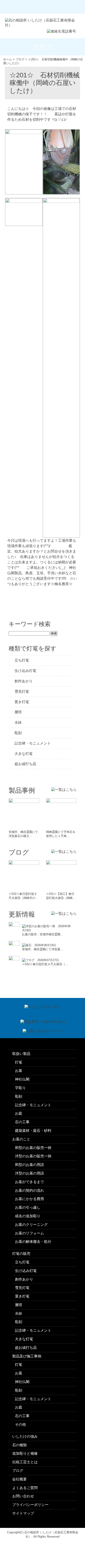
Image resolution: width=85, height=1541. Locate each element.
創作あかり (24, 681)
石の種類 (19, 1445)
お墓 (18, 1071)
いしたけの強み (25, 1436)
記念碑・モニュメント (33, 743)
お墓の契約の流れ (29, 1190)
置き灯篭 (22, 702)
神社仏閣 (22, 1079)
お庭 (18, 1113)
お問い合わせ (23, 1496)
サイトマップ (23, 1513)
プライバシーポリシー (30, 1505)
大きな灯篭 (24, 754)
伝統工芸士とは (25, 1462)
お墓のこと (21, 1139)
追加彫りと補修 (25, 1453)
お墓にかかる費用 (29, 1199)
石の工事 (22, 1122)
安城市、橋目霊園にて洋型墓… (42, 949)
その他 (20, 1424)
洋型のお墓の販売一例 (33, 1156)
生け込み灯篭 (25, 671)
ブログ (17, 1470)
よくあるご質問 (25, 1488)
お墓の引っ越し (27, 1207)
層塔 (18, 712)
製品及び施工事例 (26, 1356)
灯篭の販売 (21, 1253)
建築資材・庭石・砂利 (33, 1130)
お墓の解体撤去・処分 (33, 1241)
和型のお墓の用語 (29, 1165)
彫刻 (18, 733)
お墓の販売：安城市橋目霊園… (42, 934)
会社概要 (19, 1479)
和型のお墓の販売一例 (33, 1148)
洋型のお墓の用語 (29, 1173)
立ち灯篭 (22, 660)
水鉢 (18, 722)
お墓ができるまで (29, 1182)
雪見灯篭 (22, 691)
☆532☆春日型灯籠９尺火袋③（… (45, 964)
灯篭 (18, 1062)
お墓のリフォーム (29, 1233)
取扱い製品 (21, 1054)
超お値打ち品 (25, 764)
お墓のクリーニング (31, 1225)
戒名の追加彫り (27, 1216)
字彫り (20, 1088)
